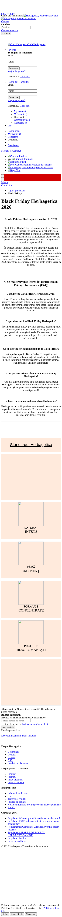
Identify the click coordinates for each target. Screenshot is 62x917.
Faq (9, 796)
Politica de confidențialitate (35, 724)
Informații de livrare (18, 793)
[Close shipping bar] (2, 179)
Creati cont (13, 145)
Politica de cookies (17, 801)
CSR (10, 760)
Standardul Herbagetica (31, 444)
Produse (12, 774)
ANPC (11, 807)
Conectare (13, 136)
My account (20, 111)
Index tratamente (16, 782)
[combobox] (16, 27)
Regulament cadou (17, 838)
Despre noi (13, 751)
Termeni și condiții (17, 799)
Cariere (11, 757)
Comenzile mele (22, 120)
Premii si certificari (17, 841)
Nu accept (30, 914)
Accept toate (17, 914)
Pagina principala (16, 190)
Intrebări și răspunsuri (18, 763)
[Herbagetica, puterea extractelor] (29, 17)
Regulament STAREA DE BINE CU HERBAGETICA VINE (26, 834)
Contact (11, 754)
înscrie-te (37, 3)
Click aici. (25, 76)
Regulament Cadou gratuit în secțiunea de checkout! (34, 818)
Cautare (5, 21)
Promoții (12, 776)
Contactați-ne (20, 122)
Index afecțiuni (15, 779)
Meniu (4, 182)
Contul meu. (14, 131)
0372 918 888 (8, 14)
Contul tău (6, 185)
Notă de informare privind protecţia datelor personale (34, 804)
